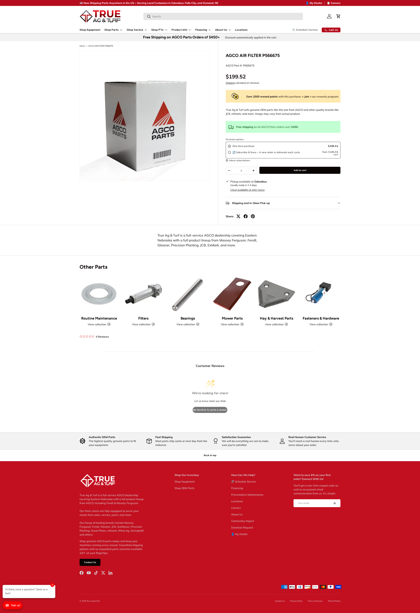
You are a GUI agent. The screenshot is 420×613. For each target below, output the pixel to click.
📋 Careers (333, 3)
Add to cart (300, 170)
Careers (236, 507)
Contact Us (90, 562)
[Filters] (143, 293)
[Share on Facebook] (245, 216)
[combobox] (223, 16)
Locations (241, 30)
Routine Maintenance (99, 318)
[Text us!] (12, 606)
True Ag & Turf (93, 601)
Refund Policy (334, 601)
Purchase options (235, 139)
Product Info (179, 30)
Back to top (210, 455)
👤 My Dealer (314, 3)
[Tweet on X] (238, 216)
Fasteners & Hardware (321, 318)
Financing (201, 30)
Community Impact (242, 521)
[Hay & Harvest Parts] (276, 293)
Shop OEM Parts (184, 488)
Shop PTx (157, 30)
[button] (338, 16)
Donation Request (242, 527)
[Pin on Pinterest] (252, 216)
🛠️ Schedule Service (305, 30)
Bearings (188, 318)
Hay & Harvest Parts (276, 318)
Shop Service (135, 30)
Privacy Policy (296, 601)
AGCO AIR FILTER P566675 (100, 46)
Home (82, 46)
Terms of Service (315, 601)
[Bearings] (187, 293)
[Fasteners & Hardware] (321, 293)
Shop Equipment (90, 30)
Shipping (230, 82)
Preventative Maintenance (247, 494)
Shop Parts (111, 30)
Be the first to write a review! (210, 409)
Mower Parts (232, 318)
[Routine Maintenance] (99, 293)
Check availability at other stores (247, 189)
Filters (143, 318)
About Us (221, 30)
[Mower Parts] (232, 293)
